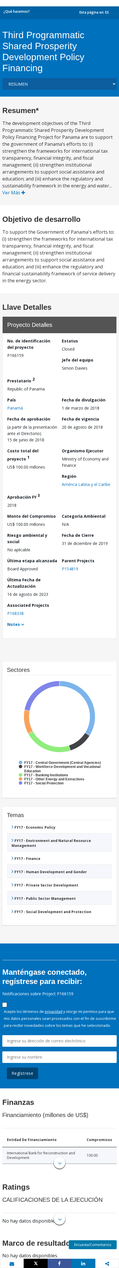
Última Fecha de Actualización (24, 583)
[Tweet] (35, 1263)
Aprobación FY (23, 496)
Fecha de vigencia (80, 419)
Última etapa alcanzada (32, 560)
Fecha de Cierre (78, 535)
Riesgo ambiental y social (27, 538)
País (11, 400)
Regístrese (23, 1073)
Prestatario (21, 380)
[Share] (59, 1263)
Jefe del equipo (77, 360)
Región (69, 476)
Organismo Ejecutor (82, 451)
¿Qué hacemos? (16, 11)
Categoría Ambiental (83, 516)
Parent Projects (78, 560)
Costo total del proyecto (22, 455)
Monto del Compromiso (31, 516)
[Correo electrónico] (12, 1263)
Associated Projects (28, 605)
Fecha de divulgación (83, 400)
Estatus (70, 341)
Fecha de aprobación (28, 419)
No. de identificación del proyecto (28, 344)
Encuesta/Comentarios (92, 1244)
